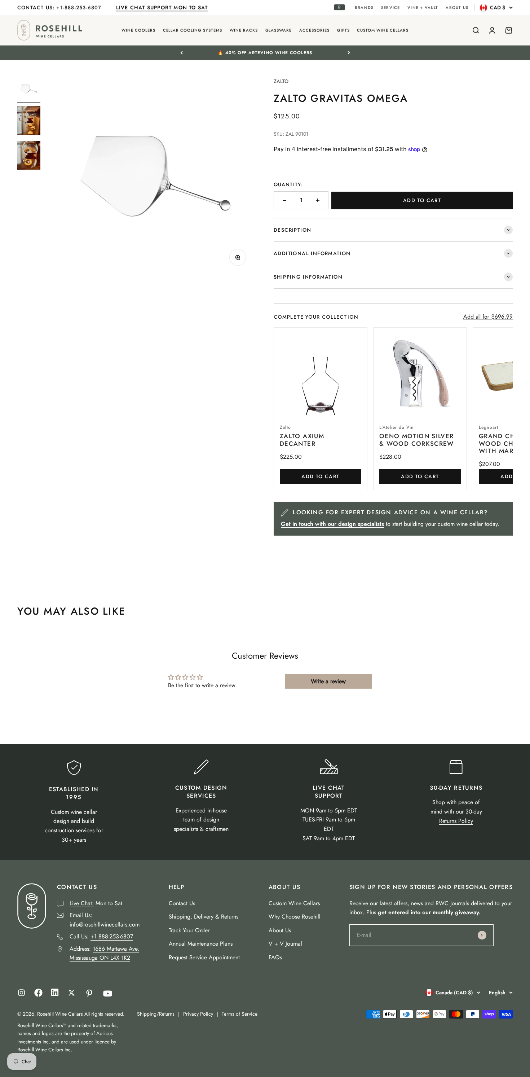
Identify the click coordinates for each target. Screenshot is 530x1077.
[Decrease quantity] (284, 200)
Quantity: (288, 184)
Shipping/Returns (156, 1013)
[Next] (349, 52)
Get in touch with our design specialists (332, 524)
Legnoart (488, 427)
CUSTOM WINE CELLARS (382, 30)
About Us (280, 930)
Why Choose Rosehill (295, 916)
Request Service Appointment (204, 957)
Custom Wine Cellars (294, 903)
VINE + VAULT (422, 7)
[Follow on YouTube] (107, 993)
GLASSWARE (278, 30)
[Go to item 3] (28, 156)
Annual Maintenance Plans (201, 943)
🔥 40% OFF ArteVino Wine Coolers (265, 52)
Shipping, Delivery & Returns (203, 916)
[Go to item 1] (28, 90)
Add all (488, 317)
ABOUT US (457, 7)
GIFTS (343, 30)
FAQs (275, 957)
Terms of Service (239, 1013)
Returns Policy (456, 821)
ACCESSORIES (314, 30)
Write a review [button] (328, 681)
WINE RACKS (244, 30)
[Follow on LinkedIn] (55, 994)
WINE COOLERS (138, 30)
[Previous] (181, 52)
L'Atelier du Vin (396, 427)
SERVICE (390, 7)
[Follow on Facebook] (38, 995)
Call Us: (101, 936)
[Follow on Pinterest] (89, 993)
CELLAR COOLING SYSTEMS (192, 30)
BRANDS (364, 7)
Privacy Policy (198, 1013)
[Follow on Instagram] (21, 993)
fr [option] (339, 7)
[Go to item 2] (28, 121)
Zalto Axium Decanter (302, 440)
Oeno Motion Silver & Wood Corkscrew (416, 440)
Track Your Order (189, 930)
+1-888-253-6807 (79, 7)
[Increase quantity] (317, 200)
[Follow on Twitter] (71, 993)
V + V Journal (285, 943)
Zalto (281, 81)
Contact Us (182, 903)
